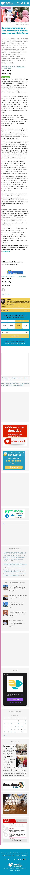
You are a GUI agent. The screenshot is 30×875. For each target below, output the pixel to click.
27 (11, 732)
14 (15, 726)
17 (25, 726)
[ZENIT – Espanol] (8, 3)
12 (8, 726)
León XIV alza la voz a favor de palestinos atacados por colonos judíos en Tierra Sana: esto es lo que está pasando (17, 623)
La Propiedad (16, 853)
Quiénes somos (5, 853)
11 (4, 726)
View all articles (5, 294)
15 (18, 726)
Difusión (4, 855)
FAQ (11, 853)
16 (21, 726)
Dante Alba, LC (21, 66)
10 (25, 723)
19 (8, 729)
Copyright (17, 855)
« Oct (4, 735)
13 (11, 726)
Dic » (7, 735)
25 (4, 732)
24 (25, 729)
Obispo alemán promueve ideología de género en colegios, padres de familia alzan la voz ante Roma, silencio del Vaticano (18, 613)
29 (18, 732)
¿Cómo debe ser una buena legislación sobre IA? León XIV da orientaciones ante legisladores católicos (14, 559)
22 (18, 729)
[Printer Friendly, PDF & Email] (5, 77)
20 (11, 729)
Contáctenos (24, 855)
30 (21, 732)
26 (8, 732)
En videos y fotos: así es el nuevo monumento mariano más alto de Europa (16, 604)
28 (15, 732)
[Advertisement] (15, 365)
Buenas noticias (5, 8)
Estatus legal (10, 855)
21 (15, 729)
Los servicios (24, 853)
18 (4, 729)
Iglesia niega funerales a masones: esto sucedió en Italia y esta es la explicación (18, 596)
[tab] (9, 820)
